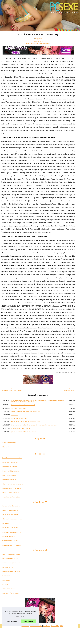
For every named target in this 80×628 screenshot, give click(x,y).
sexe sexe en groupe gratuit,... (11, 554)
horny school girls (7, 567)
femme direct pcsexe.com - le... (12, 532)
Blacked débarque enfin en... (11, 492)
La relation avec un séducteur (11, 488)
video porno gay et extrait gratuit (21, 428)
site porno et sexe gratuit (19, 408)
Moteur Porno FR (38, 41)
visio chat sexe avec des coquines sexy (38, 43)
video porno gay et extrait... (10, 540)
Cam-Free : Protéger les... (10, 462)
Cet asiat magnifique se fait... (11, 497)
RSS (61, 626)
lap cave (5, 584)
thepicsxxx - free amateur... (10, 593)
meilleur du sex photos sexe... (11, 563)
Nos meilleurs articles (9, 442)
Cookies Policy (55, 626)
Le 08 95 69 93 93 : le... (9, 479)
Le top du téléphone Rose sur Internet (23, 405)
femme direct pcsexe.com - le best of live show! (25, 421)
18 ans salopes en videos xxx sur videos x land (25, 411)
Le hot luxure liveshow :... (10, 475)
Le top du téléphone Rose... (11, 510)
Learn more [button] (20, 616)
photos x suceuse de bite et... (11, 545)
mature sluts (6, 580)
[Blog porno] (40, 15)
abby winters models (8, 589)
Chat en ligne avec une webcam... (12, 484)
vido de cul (14, 415)
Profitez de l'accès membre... (11, 506)
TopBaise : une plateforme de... (12, 458)
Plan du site (6, 447)
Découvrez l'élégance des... (11, 471)
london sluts (6, 576)
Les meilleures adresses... (10, 466)
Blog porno (38, 38)
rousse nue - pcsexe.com (19, 418)
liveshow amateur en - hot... (11, 558)
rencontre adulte (69, 390)
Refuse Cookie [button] (12, 621)
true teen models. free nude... (11, 571)
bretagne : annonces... (9, 536)
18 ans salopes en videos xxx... (12, 519)
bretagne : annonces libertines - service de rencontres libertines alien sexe (34, 425)
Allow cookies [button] (28, 621)
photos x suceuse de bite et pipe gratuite (23, 431)
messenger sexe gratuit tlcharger (12, 390)
